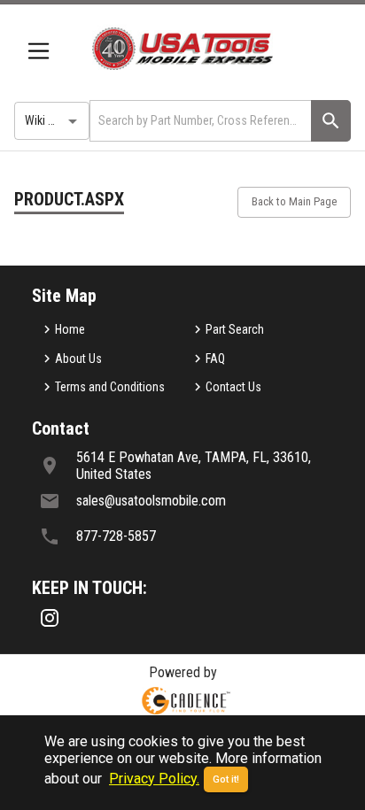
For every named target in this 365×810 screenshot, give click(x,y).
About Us (78, 358)
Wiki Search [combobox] (54, 120)
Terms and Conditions (110, 387)
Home (70, 329)
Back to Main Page (294, 201)
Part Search (235, 329)
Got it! (226, 779)
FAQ (215, 358)
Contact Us (233, 387)
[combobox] (199, 120)
